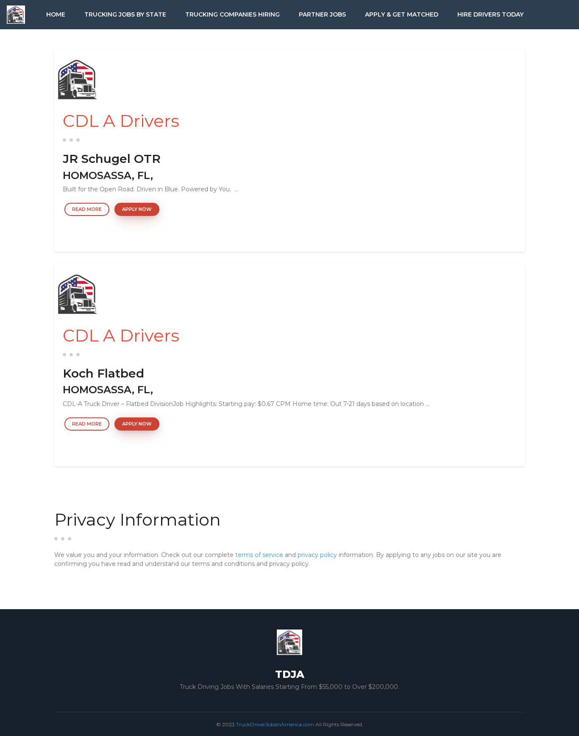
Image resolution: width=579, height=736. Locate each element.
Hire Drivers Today (490, 14)
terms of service (259, 555)
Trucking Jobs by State (125, 14)
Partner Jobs (322, 14)
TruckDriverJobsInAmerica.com (275, 724)
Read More (87, 209)
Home (55, 14)
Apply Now (137, 209)
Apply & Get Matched (401, 14)
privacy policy (317, 555)
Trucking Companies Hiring (232, 14)
